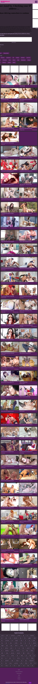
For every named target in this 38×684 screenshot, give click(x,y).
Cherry (14, 60)
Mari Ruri (3, 214)
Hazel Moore (16, 551)
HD (13, 57)
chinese (10, 663)
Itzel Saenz (3, 354)
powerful (28, 648)
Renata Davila (4, 297)
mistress (18, 658)
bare (2, 663)
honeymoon (32, 635)
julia (30, 645)
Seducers (4, 62)
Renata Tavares (22, 214)
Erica (10, 60)
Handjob (17, 57)
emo (19, 648)
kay (23, 658)
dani (1, 660)
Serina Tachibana (4, 369)
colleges (2, 645)
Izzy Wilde (21, 200)
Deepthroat (8, 57)
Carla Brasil (22, 522)
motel (28, 665)
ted (25, 640)
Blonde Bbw (3, 312)
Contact (19, 677)
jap (27, 635)
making (6, 665)
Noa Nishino (22, 551)
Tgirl (18, 60)
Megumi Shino (22, 129)
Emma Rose (3, 129)
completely (7, 650)
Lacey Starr (3, 398)
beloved (16, 645)
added (2, 653)
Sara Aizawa (22, 100)
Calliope (9, 62)
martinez (12, 655)
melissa (22, 655)
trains (24, 665)
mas (1, 648)
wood (10, 658)
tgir (23, 635)
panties (12, 650)
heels (2, 658)
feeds (21, 640)
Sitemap (19, 678)
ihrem (14, 665)
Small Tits (28, 57)
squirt (7, 635)
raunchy (2, 635)
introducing (7, 640)
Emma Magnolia (16, 129)
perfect (35, 645)
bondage (17, 660)
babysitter (18, 653)
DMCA (19, 669)
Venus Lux (3, 144)
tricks (31, 663)
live (14, 658)
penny (21, 663)
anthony (7, 653)
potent (11, 648)
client (23, 648)
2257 (19, 675)
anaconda (18, 635)
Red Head (22, 57)
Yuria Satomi (35, 129)
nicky (6, 663)
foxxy (33, 648)
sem (6, 658)
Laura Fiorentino (34, 326)
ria (32, 653)
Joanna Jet (22, 185)
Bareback (2, 57)
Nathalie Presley (16, 312)
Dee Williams (4, 522)
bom (22, 660)
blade (27, 650)
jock (26, 655)
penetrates (16, 663)
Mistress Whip (22, 383)
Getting (29, 60)
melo (17, 655)
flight (24, 653)
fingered (16, 640)
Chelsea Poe (3, 467)
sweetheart (7, 660)
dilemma (32, 650)
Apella (14, 62)
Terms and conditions (19, 671)
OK (30, 682)
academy (21, 645)
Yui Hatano (16, 369)
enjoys (11, 645)
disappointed (31, 660)
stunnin (27, 658)
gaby (7, 645)
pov (8, 655)
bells (32, 665)
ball (12, 640)
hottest (26, 663)
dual (1, 650)
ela (15, 648)
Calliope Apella (6, 53)
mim (34, 655)
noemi (26, 645)
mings (12, 660)
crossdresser (13, 635)
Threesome (5, 60)
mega (26, 660)
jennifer (34, 640)
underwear (18, 650)
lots (35, 663)
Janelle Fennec (4, 115)
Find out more (8, 683)
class (29, 640)
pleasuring (12, 653)
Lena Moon (21, 297)
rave (23, 650)
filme (2, 640)
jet (10, 665)
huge (30, 655)
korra (2, 665)
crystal (19, 665)
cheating (6, 648)
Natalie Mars (22, 312)
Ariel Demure (4, 551)
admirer (28, 653)
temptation (3, 655)
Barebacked (23, 60)
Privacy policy (19, 673)
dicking (32, 658)
